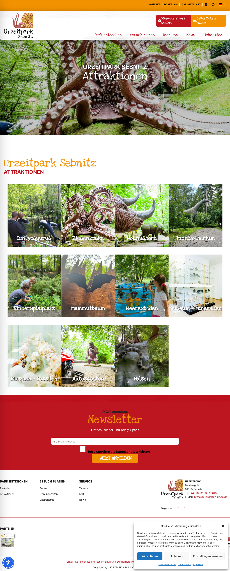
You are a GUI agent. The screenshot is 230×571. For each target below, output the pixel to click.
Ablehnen (177, 556)
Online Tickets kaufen (208, 22)
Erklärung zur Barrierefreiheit (122, 561)
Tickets (83, 488)
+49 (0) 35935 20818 (204, 493)
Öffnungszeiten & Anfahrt (176, 22)
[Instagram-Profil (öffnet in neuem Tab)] (214, 4)
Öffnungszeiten (49, 493)
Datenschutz (184, 564)
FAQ (81, 493)
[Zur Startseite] (172, 489)
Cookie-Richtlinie (167, 564)
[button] (223, 526)
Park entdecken (108, 35)
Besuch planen (142, 35)
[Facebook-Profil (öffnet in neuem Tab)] (207, 4)
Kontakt (154, 4)
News (190, 35)
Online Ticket (191, 4)
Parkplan (171, 4)
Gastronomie (47, 499)
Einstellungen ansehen (208, 556)
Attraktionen (7, 493)
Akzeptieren (150, 556)
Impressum (198, 564)
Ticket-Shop (213, 35)
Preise (43, 488)
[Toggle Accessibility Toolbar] (8, 562)
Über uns (170, 35)
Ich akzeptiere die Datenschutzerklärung (119, 451)
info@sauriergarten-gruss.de (210, 496)
